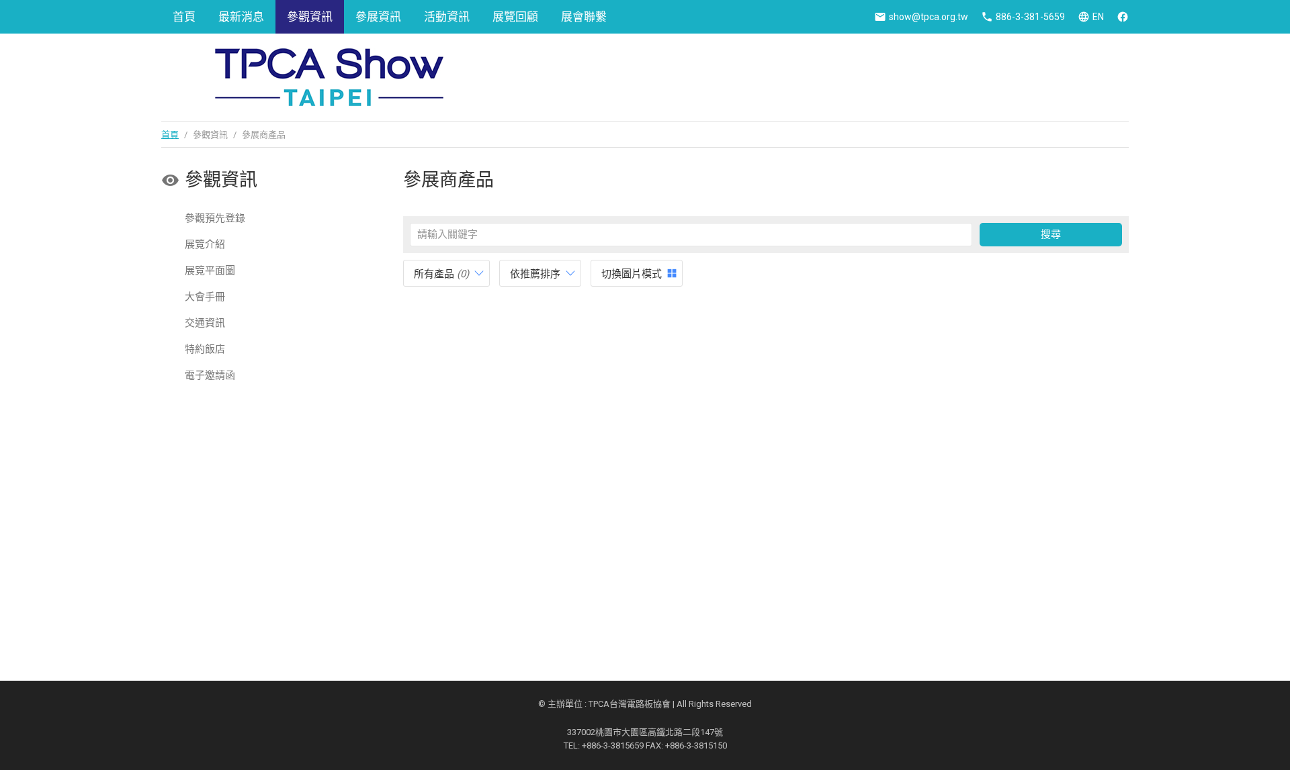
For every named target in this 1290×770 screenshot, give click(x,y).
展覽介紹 (205, 244)
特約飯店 (205, 349)
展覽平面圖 (210, 270)
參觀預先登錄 (215, 218)
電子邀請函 (210, 375)
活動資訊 (447, 16)
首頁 (184, 16)
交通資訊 (205, 323)
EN (1098, 16)
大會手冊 (205, 297)
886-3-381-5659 (1030, 16)
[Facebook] (1123, 17)
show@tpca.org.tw (928, 16)
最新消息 (241, 16)
